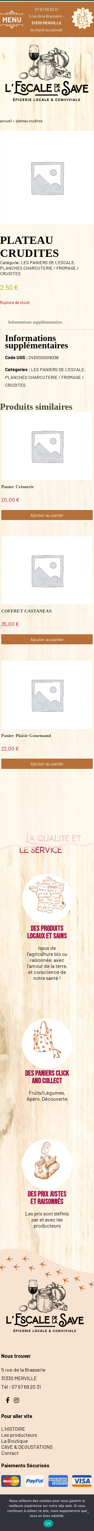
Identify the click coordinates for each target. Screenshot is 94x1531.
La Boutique (14, 1441)
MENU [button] (12, 19)
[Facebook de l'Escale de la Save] (7, 1399)
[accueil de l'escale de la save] (47, 110)
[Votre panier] (81, 19)
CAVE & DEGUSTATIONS (27, 1447)
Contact (10, 1453)
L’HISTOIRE (13, 1429)
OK (48, 1523)
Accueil (6, 120)
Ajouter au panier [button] (47, 515)
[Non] (87, 1512)
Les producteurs (19, 1435)
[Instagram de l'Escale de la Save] (16, 1399)
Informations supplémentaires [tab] (35, 322)
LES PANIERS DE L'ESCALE (47, 262)
